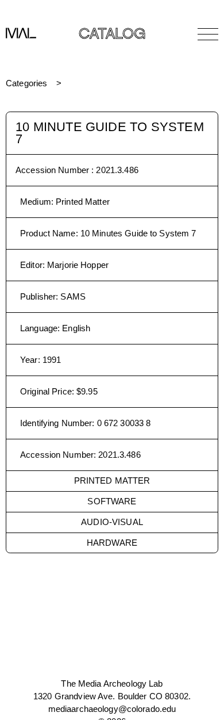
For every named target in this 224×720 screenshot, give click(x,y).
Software (111, 501)
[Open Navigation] (208, 34)
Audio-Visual (112, 522)
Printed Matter (112, 480)
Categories (26, 83)
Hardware (112, 542)
